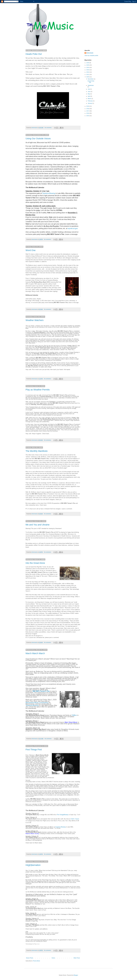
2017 (87, 111)
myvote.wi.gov (73, 228)
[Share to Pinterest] (63, 128)
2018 (87, 108)
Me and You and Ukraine (37, 524)
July (89, 89)
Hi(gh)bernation (33, 865)
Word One (31, 250)
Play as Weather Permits (38, 389)
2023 (87, 70)
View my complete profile (91, 55)
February (90, 101)
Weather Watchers (35, 320)
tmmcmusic (90, 53)
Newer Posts (29, 958)
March (89, 98)
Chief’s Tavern (75, 819)
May (89, 94)
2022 (87, 72)
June (89, 91)
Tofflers (74, 715)
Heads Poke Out (34, 54)
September (91, 85)
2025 (87, 65)
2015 (87, 115)
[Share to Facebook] (61, 128)
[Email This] (55, 128)
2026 (87, 62)
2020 (87, 77)
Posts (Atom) (36, 961)
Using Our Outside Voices (38, 138)
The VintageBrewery (62, 814)
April (89, 96)
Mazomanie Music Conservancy (37, 702)
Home (53, 958)
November (91, 79)
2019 (87, 106)
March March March (35, 653)
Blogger (76, 975)
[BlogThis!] (57, 128)
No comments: (48, 127)
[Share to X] (59, 128)
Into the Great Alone (35, 563)
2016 (87, 113)
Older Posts (77, 958)
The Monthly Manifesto (37, 451)
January (90, 103)
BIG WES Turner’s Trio (41, 691)
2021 (87, 74)
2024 (87, 67)
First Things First (34, 749)
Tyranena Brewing (48, 193)
